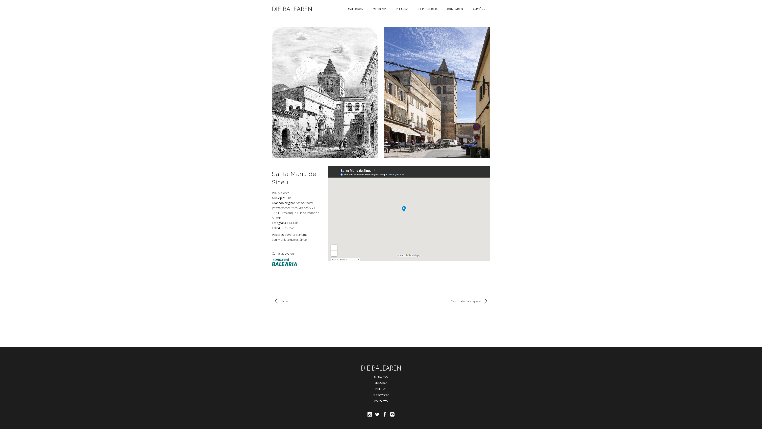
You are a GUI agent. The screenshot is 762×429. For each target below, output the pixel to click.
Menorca (381, 383)
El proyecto (381, 395)
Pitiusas (381, 389)
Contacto (381, 401)
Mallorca (283, 193)
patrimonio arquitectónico (289, 240)
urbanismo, (300, 235)
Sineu (289, 198)
